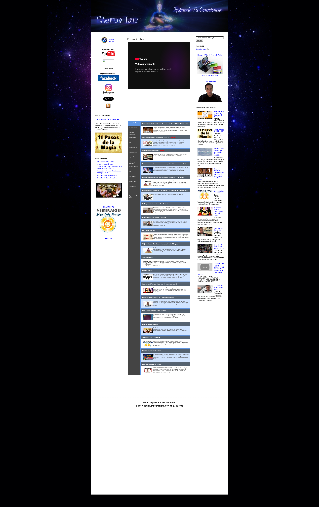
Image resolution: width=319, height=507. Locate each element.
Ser (130, 171)
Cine (130, 142)
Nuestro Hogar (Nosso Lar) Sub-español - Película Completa (219, 152)
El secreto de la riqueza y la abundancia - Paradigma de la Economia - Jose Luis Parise (165, 191)
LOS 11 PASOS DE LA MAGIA (151, 364)
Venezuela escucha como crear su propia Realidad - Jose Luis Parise (164, 164)
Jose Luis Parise (134, 123)
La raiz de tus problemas (105, 164)
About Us (108, 238)
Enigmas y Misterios (132, 162)
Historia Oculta (133, 166)
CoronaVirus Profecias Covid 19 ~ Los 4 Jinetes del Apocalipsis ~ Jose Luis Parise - (165, 124)
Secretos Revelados (132, 133)
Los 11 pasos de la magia (105, 161)
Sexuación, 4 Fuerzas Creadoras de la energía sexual (159, 284)
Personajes (132, 191)
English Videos (147, 270)
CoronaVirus (132, 186)
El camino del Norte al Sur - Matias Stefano (219, 246)
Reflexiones (132, 137)
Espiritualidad (133, 152)
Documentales (133, 181)
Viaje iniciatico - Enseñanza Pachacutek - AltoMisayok (160, 244)
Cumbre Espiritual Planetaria (151, 351)
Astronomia (132, 176)
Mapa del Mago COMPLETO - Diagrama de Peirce (158, 297)
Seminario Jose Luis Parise (151, 337)
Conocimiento (133, 147)
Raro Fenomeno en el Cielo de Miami (154, 310)
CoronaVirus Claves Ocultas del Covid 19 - (159, 137)
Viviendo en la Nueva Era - (153, 150)
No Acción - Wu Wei (148, 230)
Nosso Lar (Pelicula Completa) (107, 175)
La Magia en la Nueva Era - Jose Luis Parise (156, 204)
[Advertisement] (116, 432)
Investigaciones (133, 127)
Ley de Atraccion (134, 157)
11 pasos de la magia (133, 196)
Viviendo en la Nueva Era (218, 229)
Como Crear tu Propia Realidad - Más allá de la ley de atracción (109, 167)
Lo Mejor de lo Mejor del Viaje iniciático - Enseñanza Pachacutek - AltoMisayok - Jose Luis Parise (163, 177)
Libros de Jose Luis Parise (210, 75)
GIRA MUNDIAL (108, 207)
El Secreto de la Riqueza (150, 324)
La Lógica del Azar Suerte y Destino (154, 217)
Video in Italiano (147, 257)
